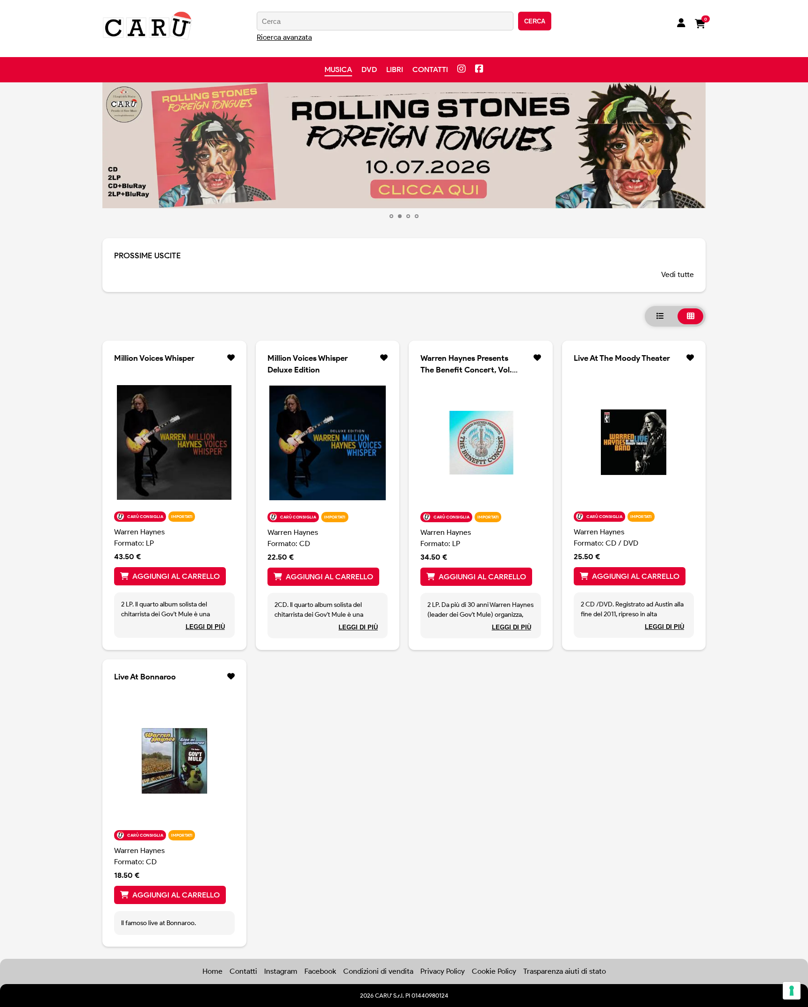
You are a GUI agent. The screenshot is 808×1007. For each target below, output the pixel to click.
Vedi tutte (677, 274)
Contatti (430, 69)
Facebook (320, 971)
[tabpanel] (404, 145)
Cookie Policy (494, 971)
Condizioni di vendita (378, 971)
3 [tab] (408, 216)
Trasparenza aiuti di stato (564, 971)
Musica (338, 69)
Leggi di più (205, 626)
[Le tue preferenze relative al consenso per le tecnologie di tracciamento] (792, 991)
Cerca (534, 21)
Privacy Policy (442, 971)
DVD (369, 69)
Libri (394, 69)
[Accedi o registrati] (681, 23)
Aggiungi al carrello (176, 576)
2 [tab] (400, 216)
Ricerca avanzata (284, 37)
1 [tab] (391, 216)
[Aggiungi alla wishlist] (231, 358)
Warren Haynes (139, 531)
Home (212, 971)
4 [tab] (416, 216)
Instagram (280, 971)
